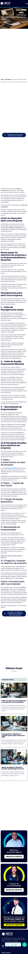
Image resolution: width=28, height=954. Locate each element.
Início (2, 79)
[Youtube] (3, 946)
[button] (27, 3)
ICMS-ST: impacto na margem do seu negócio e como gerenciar (13, 701)
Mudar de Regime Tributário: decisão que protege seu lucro (12, 768)
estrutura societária (11, 468)
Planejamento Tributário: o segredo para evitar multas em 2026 (13, 735)
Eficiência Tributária (20, 729)
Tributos (23, 696)
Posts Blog (8, 79)
